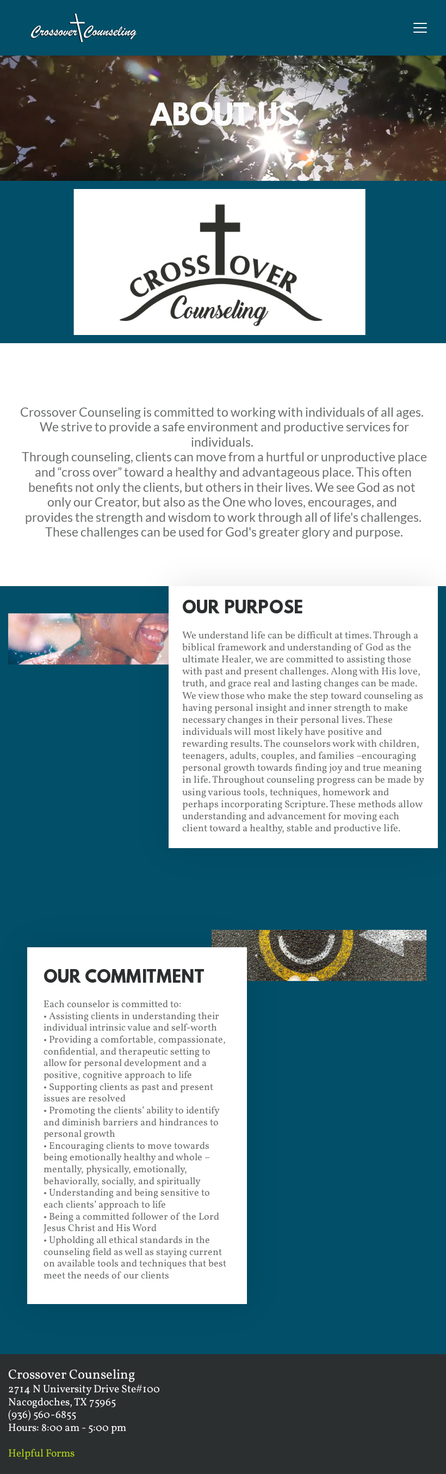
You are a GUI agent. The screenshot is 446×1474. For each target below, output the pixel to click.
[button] (420, 27)
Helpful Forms (41, 1453)
